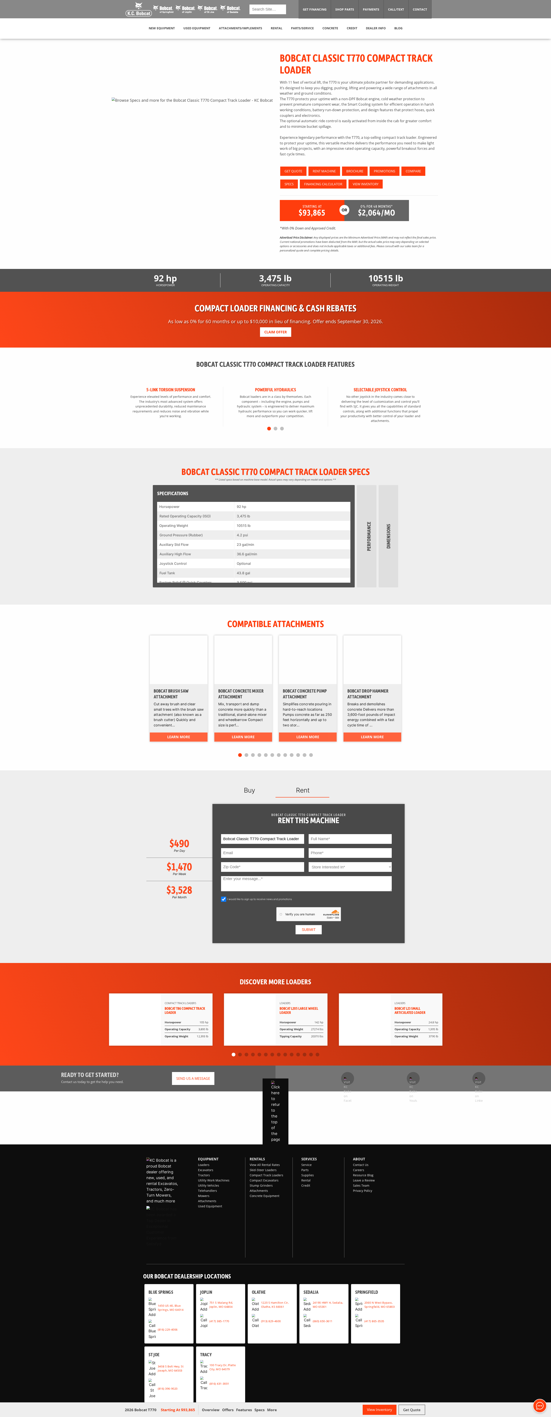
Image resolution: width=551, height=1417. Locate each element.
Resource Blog (363, 1175)
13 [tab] (311, 1055)
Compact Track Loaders (266, 1175)
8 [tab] (285, 755)
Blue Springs (161, 1292)
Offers (228, 1409)
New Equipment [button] (162, 28)
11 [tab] (304, 755)
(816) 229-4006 (168, 1329)
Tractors (204, 1175)
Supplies (307, 1175)
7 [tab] (279, 755)
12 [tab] (311, 755)
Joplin (206, 1292)
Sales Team (361, 1185)
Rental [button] (276, 28)
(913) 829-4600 (271, 1321)
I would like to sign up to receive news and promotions (259, 899)
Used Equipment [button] (196, 28)
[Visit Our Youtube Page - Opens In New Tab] (413, 1078)
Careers (358, 1170)
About (359, 1159)
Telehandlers (207, 1191)
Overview (211, 1409)
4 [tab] (259, 755)
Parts (305, 1170)
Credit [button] (352, 28)
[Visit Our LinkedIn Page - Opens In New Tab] (478, 1078)
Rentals (257, 1159)
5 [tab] (266, 755)
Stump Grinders (261, 1185)
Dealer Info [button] (376, 28)
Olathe (259, 1292)
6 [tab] (272, 755)
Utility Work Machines (213, 1180)
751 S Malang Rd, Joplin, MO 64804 (221, 1305)
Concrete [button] (330, 28)
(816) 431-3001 (219, 1384)
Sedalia (310, 1292)
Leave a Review (364, 1180)
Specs (259, 1409)
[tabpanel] (192, 100)
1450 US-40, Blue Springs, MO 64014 (171, 1307)
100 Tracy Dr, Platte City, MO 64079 (222, 1367)
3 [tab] (282, 429)
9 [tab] (291, 755)
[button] (183, 9)
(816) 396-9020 (168, 1388)
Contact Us (360, 1165)
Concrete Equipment (264, 1196)
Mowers (203, 1196)
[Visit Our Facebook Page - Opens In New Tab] (347, 1078)
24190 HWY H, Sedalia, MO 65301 (328, 1305)
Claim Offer (275, 332)
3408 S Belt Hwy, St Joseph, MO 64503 (171, 1368)
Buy (249, 790)
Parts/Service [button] (302, 28)
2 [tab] (275, 429)
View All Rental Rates (265, 1165)
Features (244, 1409)
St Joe (154, 1354)
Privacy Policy (362, 1191)
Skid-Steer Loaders (263, 1170)
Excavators (205, 1170)
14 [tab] (317, 1055)
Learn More (178, 737)
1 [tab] (269, 429)
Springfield (366, 1292)
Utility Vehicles (208, 1185)
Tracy (206, 1354)
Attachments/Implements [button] (240, 28)
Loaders (203, 1165)
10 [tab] (298, 755)
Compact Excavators (264, 1180)
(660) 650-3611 (323, 1321)
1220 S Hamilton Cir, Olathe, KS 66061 (275, 1305)
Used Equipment (210, 1206)
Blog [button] (398, 28)
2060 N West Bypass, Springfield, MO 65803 (379, 1305)
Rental (306, 1180)
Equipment (208, 1159)
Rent (303, 790)
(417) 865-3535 (374, 1321)
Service (306, 1165)
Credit (305, 1185)
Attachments (207, 1201)
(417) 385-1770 (219, 1321)
